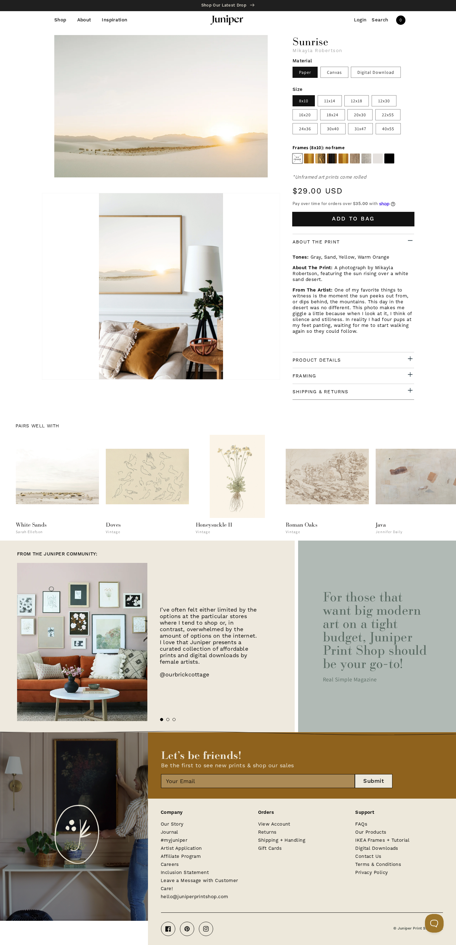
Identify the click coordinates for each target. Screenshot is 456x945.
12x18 (356, 101)
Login (360, 20)
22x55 (388, 115)
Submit (373, 781)
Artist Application (181, 848)
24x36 (305, 128)
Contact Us (368, 856)
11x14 (329, 101)
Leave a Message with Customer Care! (199, 884)
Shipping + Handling (282, 840)
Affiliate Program (181, 856)
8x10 (303, 101)
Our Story (172, 824)
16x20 (305, 115)
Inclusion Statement (185, 872)
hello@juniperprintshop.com (194, 896)
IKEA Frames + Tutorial (382, 840)
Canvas (334, 72)
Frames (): (319, 147)
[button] (380, 20)
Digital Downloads (376, 848)
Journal (169, 832)
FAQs (361, 824)
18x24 (332, 115)
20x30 (360, 115)
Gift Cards (270, 848)
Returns (267, 832)
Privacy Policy (371, 872)
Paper (305, 72)
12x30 (384, 101)
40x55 (388, 128)
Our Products (370, 832)
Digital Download (375, 72)
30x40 (333, 128)
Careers (170, 864)
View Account (274, 824)
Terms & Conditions (378, 864)
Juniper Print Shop (415, 928)
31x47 (360, 128)
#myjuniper (174, 840)
